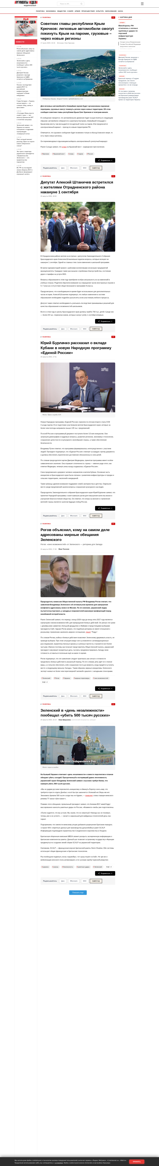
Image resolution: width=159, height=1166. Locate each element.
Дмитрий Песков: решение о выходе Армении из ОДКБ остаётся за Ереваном (24, 76)
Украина (66, 678)
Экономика (51, 11)
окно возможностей (100, 678)
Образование (111, 11)
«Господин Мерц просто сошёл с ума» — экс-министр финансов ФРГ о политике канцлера (25, 116)
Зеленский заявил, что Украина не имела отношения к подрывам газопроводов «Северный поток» (25, 129)
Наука (120, 11)
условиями (59, 1163)
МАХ (84, 168)
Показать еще (78, 892)
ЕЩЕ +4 (109, 867)
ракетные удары (83, 867)
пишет (88, 632)
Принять (137, 1162)
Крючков (45, 154)
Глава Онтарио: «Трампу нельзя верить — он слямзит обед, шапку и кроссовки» (25, 104)
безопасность (67, 867)
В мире (70, 11)
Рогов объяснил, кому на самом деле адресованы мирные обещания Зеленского (25, 52)
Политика (40, 11)
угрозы (55, 867)
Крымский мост (59, 154)
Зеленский (46, 678)
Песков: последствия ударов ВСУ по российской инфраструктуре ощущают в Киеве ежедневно (24, 90)
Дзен (63, 168)
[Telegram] (131, 4)
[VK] (136, 4)
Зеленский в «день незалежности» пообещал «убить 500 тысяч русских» (24, 64)
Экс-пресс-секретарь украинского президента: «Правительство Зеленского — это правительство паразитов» (25, 157)
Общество (61, 11)
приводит (89, 795)
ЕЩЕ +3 (45, 682)
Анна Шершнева (65, 720)
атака (64, 147)
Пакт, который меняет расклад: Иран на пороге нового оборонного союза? (25, 142)
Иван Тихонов (64, 549)
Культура (100, 11)
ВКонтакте (73, 168)
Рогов (56, 678)
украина (45, 867)
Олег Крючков (69, 43)
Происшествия (88, 11)
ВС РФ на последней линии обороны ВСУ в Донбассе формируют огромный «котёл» (24, 171)
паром (80, 154)
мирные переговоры (81, 678)
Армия (77, 11)
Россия (90, 154)
